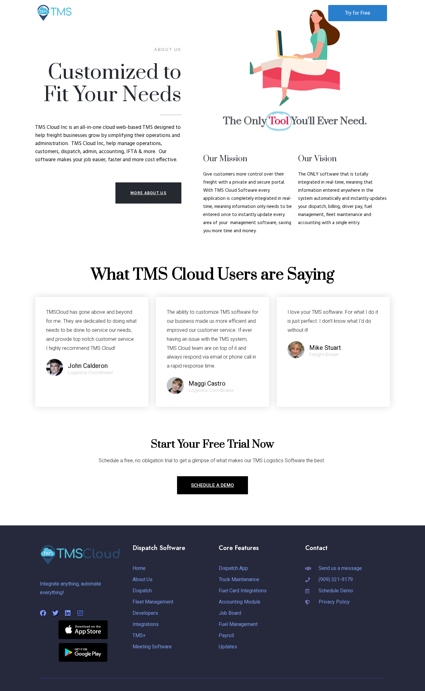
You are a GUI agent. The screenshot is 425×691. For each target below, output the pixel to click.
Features (212, 13)
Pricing (244, 13)
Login (308, 13)
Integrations (274, 13)
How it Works (173, 13)
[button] (176, 12)
